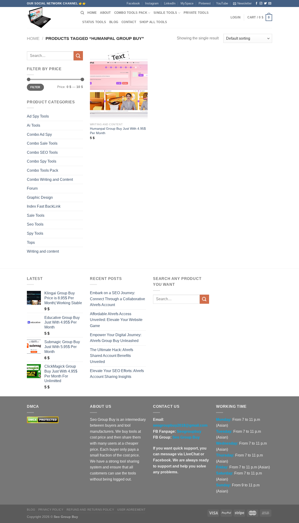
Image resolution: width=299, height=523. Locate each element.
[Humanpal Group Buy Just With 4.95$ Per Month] (119, 85)
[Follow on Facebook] (256, 3)
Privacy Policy (51, 509)
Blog (113, 22)
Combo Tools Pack (130, 12)
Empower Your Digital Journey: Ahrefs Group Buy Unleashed (115, 338)
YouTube (222, 3)
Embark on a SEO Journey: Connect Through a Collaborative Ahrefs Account (117, 299)
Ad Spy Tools (38, 116)
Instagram (152, 3)
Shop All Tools (153, 22)
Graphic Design (40, 197)
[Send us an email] (269, 3)
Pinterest (205, 3)
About (105, 12)
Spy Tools (35, 233)
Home (92, 12)
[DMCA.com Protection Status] (42, 420)
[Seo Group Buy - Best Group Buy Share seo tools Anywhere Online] (50, 17)
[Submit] (78, 55)
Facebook (133, 3)
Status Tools (94, 22)
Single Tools (165, 12)
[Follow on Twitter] (265, 3)
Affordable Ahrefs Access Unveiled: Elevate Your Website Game (116, 320)
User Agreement (131, 509)
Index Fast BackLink (44, 206)
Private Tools (196, 12)
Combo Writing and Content (50, 179)
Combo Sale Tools (42, 143)
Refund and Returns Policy (90, 509)
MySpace (187, 3)
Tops (31, 242)
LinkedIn (169, 3)
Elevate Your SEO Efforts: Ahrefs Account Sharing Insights (117, 374)
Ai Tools (33, 125)
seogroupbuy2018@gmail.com (180, 425)
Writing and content (43, 251)
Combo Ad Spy (39, 134)
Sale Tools (35, 215)
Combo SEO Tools (42, 152)
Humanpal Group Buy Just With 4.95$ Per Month (118, 131)
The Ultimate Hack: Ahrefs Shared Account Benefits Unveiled (111, 356)
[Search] (82, 12)
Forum (32, 188)
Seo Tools (35, 224)
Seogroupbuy (189, 431)
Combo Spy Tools (41, 161)
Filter (35, 87)
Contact (128, 22)
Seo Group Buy (186, 437)
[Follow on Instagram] (261, 3)
